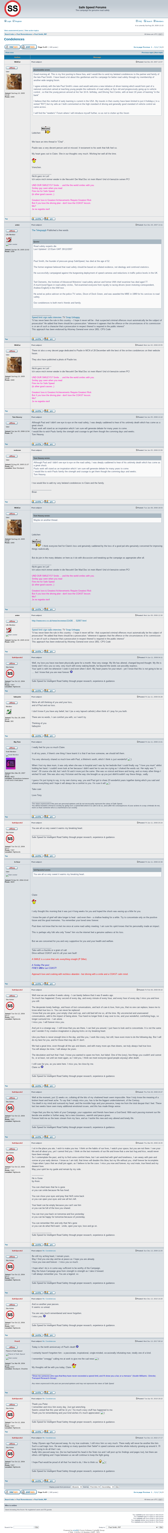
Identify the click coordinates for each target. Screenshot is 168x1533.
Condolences (14, 39)
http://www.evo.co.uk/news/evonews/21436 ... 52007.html (59, 620)
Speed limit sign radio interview (46, 317)
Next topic (159, 52)
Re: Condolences (49, 1251)
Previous (146, 47)
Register (18, 21)
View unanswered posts (13, 30)
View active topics (32, 30)
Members (160, 21)
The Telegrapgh (39, 230)
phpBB (75, 1530)
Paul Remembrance (24, 34)
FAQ (140, 21)
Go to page (138, 47)
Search (149, 21)
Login (8, 21)
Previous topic (147, 52)
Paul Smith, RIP (40, 34)
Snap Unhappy (73, 317)
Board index (10, 34)
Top (6, 219)
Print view (10, 52)
